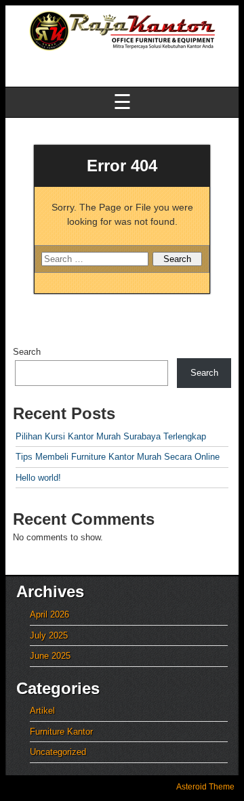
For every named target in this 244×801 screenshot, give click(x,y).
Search (27, 352)
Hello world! (38, 478)
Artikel (42, 711)
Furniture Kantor (61, 732)
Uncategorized (58, 752)
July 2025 (49, 635)
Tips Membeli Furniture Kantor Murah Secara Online (118, 457)
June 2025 (50, 656)
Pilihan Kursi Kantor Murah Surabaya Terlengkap (111, 436)
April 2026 (49, 614)
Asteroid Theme (205, 787)
